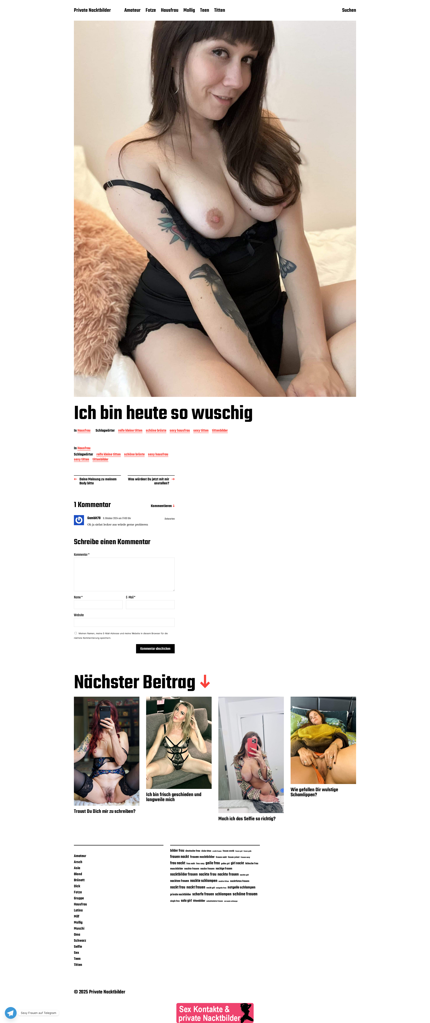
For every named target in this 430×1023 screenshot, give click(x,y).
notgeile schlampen (241, 887)
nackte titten (224, 881)
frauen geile (247, 851)
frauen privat (234, 857)
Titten (219, 10)
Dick (77, 886)
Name (78, 597)
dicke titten (206, 851)
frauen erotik (228, 851)
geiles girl (225, 863)
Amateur (132, 10)
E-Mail (130, 597)
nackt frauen (195, 887)
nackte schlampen (203, 881)
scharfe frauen (203, 894)
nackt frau (177, 887)
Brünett (79, 880)
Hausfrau (169, 10)
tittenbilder (220, 431)
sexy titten (201, 431)
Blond (78, 874)
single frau (175, 901)
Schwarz (80, 941)
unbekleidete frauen (214, 901)
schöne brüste (156, 431)
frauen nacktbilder (202, 857)
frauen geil (238, 851)
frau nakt (190, 864)
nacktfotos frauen (239, 881)
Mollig (189, 10)
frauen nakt (221, 857)
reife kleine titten (130, 431)
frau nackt (177, 863)
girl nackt (237, 863)
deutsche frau (192, 851)
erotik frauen (217, 851)
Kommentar (82, 555)
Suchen (349, 10)
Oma (77, 935)
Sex (76, 953)
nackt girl (210, 888)
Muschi (79, 928)
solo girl (186, 901)
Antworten (170, 519)
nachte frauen (191, 869)
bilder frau (177, 851)
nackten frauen (179, 881)
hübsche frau (251, 864)
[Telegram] (11, 1013)
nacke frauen (207, 869)
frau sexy (200, 863)
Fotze (151, 10)
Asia (77, 868)
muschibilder (176, 869)
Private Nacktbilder (92, 10)
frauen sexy (245, 857)
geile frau (213, 863)
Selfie (78, 947)
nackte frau (207, 874)
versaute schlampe (231, 901)
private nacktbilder (180, 894)
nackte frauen (228, 874)
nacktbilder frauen (184, 875)
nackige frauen (224, 868)
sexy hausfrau (180, 431)
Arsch (78, 862)
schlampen (223, 894)
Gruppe (79, 898)
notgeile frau (221, 887)
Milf (76, 916)
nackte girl (244, 875)
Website (79, 614)
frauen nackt (179, 857)
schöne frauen (245, 894)
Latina (78, 910)
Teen (204, 10)
